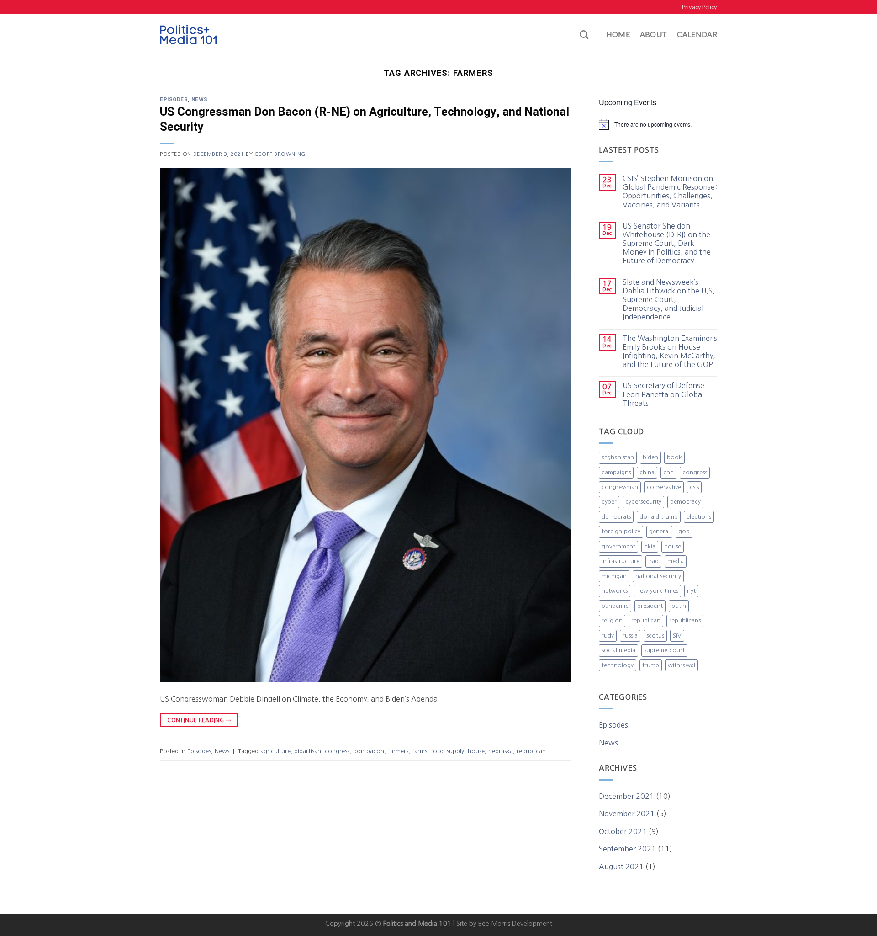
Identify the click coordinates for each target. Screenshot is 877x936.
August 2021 (621, 866)
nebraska (500, 751)
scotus (655, 635)
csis (694, 487)
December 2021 (626, 796)
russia (630, 635)
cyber (609, 502)
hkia (649, 546)
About (653, 34)
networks (615, 591)
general (659, 531)
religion (612, 620)
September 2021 (627, 848)
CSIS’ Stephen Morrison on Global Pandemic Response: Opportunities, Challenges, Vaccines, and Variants (670, 191)
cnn (668, 472)
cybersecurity (643, 502)
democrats (616, 517)
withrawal (681, 665)
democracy (685, 502)
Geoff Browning (280, 154)
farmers (398, 751)
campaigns (616, 472)
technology (618, 665)
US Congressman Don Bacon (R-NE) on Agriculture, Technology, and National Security (364, 119)
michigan (614, 576)
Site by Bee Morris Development (504, 923)
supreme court (664, 650)
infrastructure (620, 561)
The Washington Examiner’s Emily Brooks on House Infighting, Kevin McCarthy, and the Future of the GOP (670, 351)
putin (678, 606)
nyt (691, 591)
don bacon (368, 751)
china (647, 472)
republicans (685, 620)
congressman (620, 487)
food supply (447, 751)
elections (699, 517)
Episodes (174, 99)
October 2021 (623, 831)
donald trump (658, 517)
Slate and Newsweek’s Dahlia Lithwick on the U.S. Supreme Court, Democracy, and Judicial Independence (669, 299)
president (650, 606)
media (675, 561)
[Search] (584, 34)
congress (337, 751)
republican (531, 751)
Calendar (697, 34)
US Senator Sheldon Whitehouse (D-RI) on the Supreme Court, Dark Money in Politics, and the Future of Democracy (667, 243)
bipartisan (307, 751)
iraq (653, 561)
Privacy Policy (699, 7)
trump (650, 665)
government (618, 546)
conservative (664, 487)
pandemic (615, 606)
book (674, 457)
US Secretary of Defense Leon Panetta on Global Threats (663, 394)
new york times (657, 591)
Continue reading (199, 720)
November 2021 (627, 813)
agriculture (275, 751)
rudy (608, 635)
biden (650, 457)
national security (658, 576)
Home (618, 34)
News (199, 99)
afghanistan (618, 457)
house (476, 751)
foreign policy (621, 531)
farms (419, 751)
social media (618, 650)
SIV (677, 635)
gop (684, 531)
